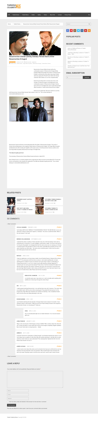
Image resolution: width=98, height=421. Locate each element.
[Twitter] (78, 30)
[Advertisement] (21, 79)
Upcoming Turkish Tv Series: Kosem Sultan (51, 209)
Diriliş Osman (19, 63)
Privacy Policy (68, 14)
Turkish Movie (25, 14)
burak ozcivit (13, 63)
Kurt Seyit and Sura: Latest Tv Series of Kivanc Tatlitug (25, 209)
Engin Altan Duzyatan (27, 63)
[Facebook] (67, 30)
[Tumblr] (82, 30)
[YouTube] (85, 30)
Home (9, 24)
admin (35, 62)
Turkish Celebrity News (12, 417)
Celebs (33, 14)
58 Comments (28, 62)
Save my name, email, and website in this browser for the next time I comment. (27, 401)
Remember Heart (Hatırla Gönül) (24, 200)
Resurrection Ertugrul (37, 63)
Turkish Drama (15, 14)
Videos (45, 14)
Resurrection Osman (46, 63)
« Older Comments (11, 224)
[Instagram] (74, 30)
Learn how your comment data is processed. (36, 408)
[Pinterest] (71, 30)
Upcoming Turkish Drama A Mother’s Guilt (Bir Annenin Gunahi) (53, 200)
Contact (60, 14)
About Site (52, 14)
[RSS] (89, 30)
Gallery (39, 14)
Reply (60, 227)
